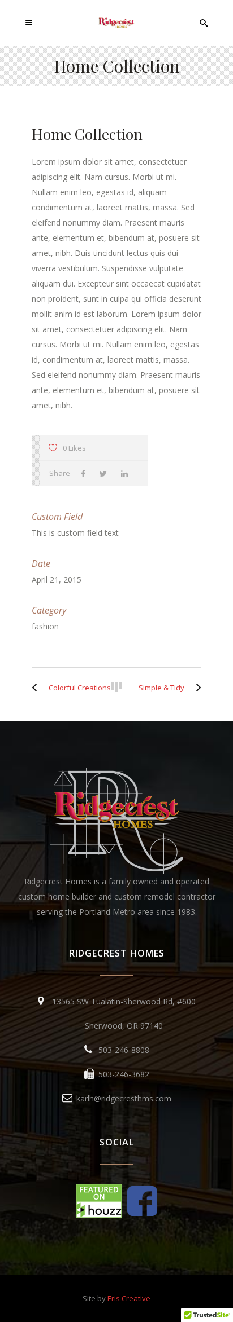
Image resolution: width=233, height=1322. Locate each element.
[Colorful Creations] (37, 687)
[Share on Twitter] (106, 473)
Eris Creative (128, 1298)
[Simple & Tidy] (195, 687)
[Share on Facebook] (86, 473)
